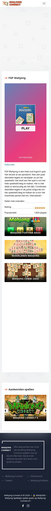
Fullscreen (10, 164)
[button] (5, 410)
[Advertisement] (25, 39)
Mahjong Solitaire (39, 480)
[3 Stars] (40, 208)
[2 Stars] (38, 208)
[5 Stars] (44, 208)
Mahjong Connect (14, 476)
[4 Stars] (42, 208)
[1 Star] (36, 208)
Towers (8, 480)
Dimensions (36, 476)
